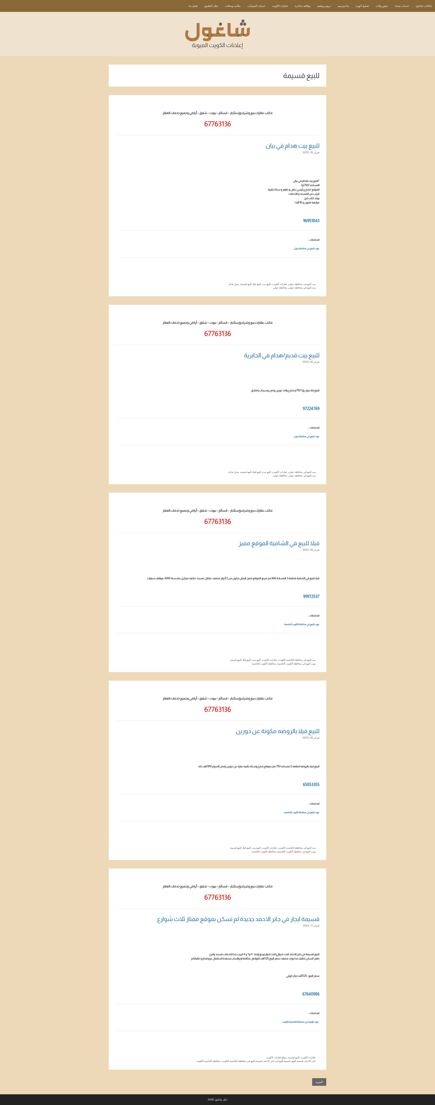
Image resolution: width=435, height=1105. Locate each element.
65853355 (311, 784)
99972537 (311, 596)
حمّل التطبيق (211, 5)
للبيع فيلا (257, 284)
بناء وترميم (343, 5)
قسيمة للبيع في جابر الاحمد (277, 1060)
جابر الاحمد (310, 1060)
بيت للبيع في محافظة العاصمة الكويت (297, 659)
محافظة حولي (280, 287)
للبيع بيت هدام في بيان (292, 145)
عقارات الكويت (280, 5)
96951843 (311, 220)
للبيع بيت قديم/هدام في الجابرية (281, 355)
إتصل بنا (193, 5)
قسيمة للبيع (297, 1060)
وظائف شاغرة (302, 5)
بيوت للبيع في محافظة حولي (306, 248)
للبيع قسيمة (246, 284)
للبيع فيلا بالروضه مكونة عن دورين (277, 731)
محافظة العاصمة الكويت (208, 1060)
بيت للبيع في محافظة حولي (302, 284)
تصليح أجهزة (362, 5)
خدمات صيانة (402, 5)
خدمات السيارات (256, 5)
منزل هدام (234, 284)
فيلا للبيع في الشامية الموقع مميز (279, 543)
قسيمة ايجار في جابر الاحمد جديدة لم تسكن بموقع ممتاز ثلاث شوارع (238, 919)
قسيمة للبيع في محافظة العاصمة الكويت (242, 1060)
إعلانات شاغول (424, 5)
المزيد (319, 1082)
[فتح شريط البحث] (181, 6)
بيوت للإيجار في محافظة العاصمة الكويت (300, 1022)
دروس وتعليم (324, 5)
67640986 (310, 994)
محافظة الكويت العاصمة (264, 663)
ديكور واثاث (382, 5)
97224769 (311, 408)
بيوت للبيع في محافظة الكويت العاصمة (301, 624)
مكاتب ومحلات (233, 5)
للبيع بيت (266, 284)
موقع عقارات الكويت (276, 1057)
